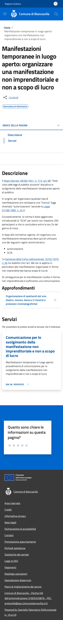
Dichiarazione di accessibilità (20, 529)
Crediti (8, 510)
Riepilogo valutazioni (16, 574)
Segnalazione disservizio (18, 580)
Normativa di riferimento (15, 106)
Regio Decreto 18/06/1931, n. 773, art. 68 (27, 181)
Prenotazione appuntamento (20, 542)
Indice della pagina (15, 125)
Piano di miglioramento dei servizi (23, 587)
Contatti (9, 535)
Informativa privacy (15, 516)
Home (7, 27)
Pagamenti (10, 567)
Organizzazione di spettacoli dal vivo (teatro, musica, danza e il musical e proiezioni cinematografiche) (26, 300)
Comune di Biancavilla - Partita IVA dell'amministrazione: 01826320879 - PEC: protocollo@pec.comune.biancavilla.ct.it (28, 598)
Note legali (10, 522)
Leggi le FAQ (11, 561)
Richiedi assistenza (15, 548)
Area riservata (12, 503)
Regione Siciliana (13, 3)
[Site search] (56, 14)
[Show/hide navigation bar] (5, 14)
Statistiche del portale (17, 554)
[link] (18, 384)
